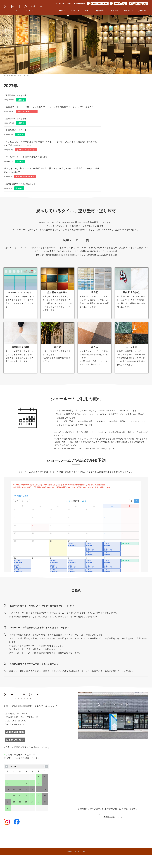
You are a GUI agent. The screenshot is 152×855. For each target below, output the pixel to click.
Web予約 (120, 3)
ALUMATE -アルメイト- (20, 292)
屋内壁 (94, 292)
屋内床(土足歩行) (131, 292)
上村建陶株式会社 (79, 3)
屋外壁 (57, 346)
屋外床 (94, 346)
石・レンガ (131, 346)
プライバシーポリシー (62, 3)
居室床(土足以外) (20, 346)
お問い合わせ (140, 3)
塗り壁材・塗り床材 (57, 292)
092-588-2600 (99, 3)
